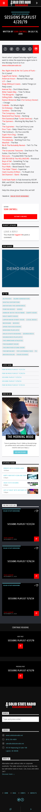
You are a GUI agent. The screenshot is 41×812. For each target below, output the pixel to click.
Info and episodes (20, 452)
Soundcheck (28, 334)
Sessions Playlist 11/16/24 (11, 381)
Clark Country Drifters (11, 172)
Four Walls (6, 166)
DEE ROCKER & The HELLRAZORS (15, 158)
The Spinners (7, 121)
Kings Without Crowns (11, 84)
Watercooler (9, 355)
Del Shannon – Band (10, 174)
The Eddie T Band (9, 169)
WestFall (5, 142)
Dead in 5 (6, 164)
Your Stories (22, 355)
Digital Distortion (11, 302)
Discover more (7, 774)
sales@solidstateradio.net (15, 743)
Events (23, 793)
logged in (18, 234)
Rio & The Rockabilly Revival (13, 145)
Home (6, 793)
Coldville (5, 105)
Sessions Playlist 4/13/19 (21, 671)
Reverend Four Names (11, 116)
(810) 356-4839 (11, 739)
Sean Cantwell (21, 31)
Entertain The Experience (14, 306)
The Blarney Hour (10, 344)
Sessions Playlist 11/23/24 (11, 377)
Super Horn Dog (9, 134)
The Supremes (8, 126)
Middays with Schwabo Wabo (13, 468)
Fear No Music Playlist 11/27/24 (13, 370)
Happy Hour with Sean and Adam (15, 475)
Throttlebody (7, 140)
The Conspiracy (8, 113)
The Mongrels (8, 94)
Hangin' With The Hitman (13, 313)
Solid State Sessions (20, 14)
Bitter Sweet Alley (9, 92)
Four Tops (6, 129)
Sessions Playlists (11, 330)
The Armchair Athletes (13, 341)
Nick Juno (6, 156)
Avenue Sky (6, 89)
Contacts (33, 793)
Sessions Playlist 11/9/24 (21, 599)
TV (36, 351)
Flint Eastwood (8, 118)
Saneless (5, 110)
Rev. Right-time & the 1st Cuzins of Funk (18, 70)
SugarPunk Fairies (9, 76)
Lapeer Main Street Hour (13, 320)
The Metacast (9, 351)
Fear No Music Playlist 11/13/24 (13, 385)
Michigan (7, 323)
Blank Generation (21, 299)
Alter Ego (7, 299)
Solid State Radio (9, 179)
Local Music (31, 320)
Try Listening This (25, 351)
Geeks (19, 309)
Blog (14, 793)
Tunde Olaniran (25, 118)
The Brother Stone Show (13, 348)
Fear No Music (9, 309)
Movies (16, 323)
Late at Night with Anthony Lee (15, 490)
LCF (3, 81)
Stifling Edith (7, 97)
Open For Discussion (12, 327)
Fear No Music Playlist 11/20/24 (13, 373)
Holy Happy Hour (10, 316)
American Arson (8, 78)
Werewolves (7, 137)
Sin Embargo (7, 108)
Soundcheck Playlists (12, 337)
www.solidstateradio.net (14, 735)
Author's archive (20, 216)
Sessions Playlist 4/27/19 (21, 641)
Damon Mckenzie (9, 100)
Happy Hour (32, 313)
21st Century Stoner (29, 100)
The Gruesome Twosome (12, 150)
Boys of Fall (6, 161)
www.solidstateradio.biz (11, 65)
